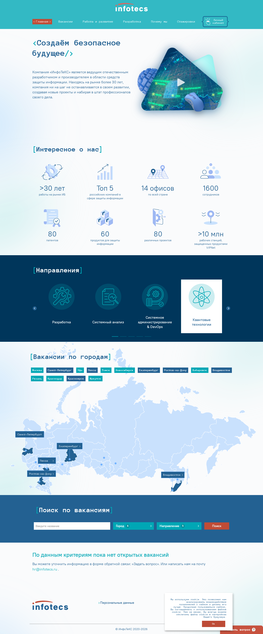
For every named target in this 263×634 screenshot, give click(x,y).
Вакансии (66, 21)
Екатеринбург (149, 370)
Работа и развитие (98, 21)
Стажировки (186, 21)
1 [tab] (113, 336)
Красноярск (76, 378)
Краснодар (55, 378)
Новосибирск (124, 370)
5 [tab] (146, 336)
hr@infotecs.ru (44, 569)
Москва (37, 370)
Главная (42, 21)
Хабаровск (200, 370)
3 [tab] (130, 336)
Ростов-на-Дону (175, 370)
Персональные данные (117, 603)
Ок (213, 623)
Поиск (216, 526)
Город (122, 526)
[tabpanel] (61, 306)
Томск (106, 370)
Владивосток (221, 370)
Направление (172, 526)
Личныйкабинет (218, 21)
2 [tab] (122, 336)
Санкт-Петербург (60, 370)
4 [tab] (138, 336)
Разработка (132, 21)
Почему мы (159, 21)
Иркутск (95, 378)
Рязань (37, 378)
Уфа (80, 370)
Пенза (92, 370)
